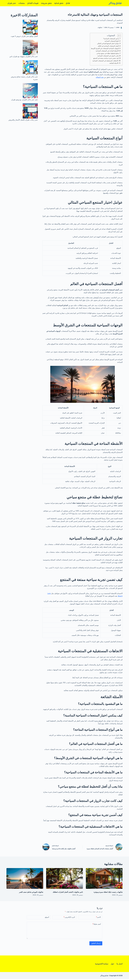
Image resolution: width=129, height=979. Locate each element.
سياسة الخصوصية (101, 964)
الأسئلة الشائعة (113, 63)
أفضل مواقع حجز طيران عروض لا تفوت (24, 36)
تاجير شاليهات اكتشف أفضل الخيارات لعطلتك (68, 892)
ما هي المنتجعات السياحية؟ (111, 38)
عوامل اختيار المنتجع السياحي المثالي (108, 43)
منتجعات (21, 3)
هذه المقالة (99, 77)
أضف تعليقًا (97, 924)
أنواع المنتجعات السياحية (112, 41)
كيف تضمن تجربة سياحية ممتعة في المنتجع (106, 58)
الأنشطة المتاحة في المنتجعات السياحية (107, 51)
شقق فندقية (58, 3)
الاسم (98, 917)
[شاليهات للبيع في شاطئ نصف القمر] (24, 878)
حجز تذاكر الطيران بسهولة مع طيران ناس (23, 56)
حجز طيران (11, 3)
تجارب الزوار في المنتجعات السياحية (108, 56)
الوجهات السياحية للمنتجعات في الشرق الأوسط (105, 48)
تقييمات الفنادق (32, 3)
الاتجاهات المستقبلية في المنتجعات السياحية (105, 61)
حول (112, 964)
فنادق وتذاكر (115, 3)
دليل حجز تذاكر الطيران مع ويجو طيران (24, 100)
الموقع (47, 917)
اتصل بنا (120, 964)
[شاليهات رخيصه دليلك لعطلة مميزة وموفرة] (104, 878)
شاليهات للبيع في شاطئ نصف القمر (31, 892)
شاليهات (100, 27)
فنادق (68, 3)
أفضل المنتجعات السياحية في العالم (108, 46)
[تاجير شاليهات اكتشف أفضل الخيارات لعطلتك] (64, 878)
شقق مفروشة (46, 3)
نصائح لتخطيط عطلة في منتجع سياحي (108, 53)
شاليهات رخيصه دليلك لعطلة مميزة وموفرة (108, 892)
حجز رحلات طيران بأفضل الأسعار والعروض (23, 120)
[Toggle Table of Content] (118, 35)
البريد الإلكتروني (69, 917)
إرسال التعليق (95, 943)
